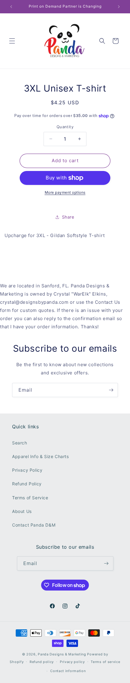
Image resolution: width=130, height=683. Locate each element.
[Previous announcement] (11, 6)
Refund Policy (27, 483)
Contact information (68, 671)
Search (19, 442)
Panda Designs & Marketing (62, 654)
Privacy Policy (27, 470)
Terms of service (105, 662)
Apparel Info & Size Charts (40, 456)
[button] (12, 41)
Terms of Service (30, 497)
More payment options (65, 192)
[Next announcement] (118, 6)
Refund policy (42, 662)
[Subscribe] (111, 390)
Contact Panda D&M (33, 524)
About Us (22, 511)
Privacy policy (72, 662)
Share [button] (68, 216)
